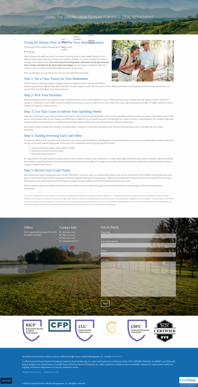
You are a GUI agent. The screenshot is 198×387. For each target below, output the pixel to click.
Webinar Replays (91, 41)
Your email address (118, 241)
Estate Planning (77, 38)
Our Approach (65, 40)
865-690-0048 (69, 238)
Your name (115, 232)
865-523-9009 (69, 235)
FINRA (114, 357)
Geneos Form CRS (51, 372)
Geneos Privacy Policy (31, 372)
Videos (91, 35)
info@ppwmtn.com (70, 241)
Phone (104, 250)
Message (114, 260)
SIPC (120, 357)
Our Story (6, 381)
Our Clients (64, 48)
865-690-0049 (69, 232)
